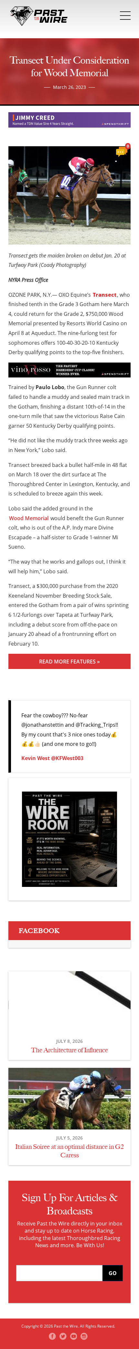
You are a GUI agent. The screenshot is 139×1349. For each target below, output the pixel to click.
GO (113, 1273)
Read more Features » (69, 661)
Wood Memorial (28, 518)
